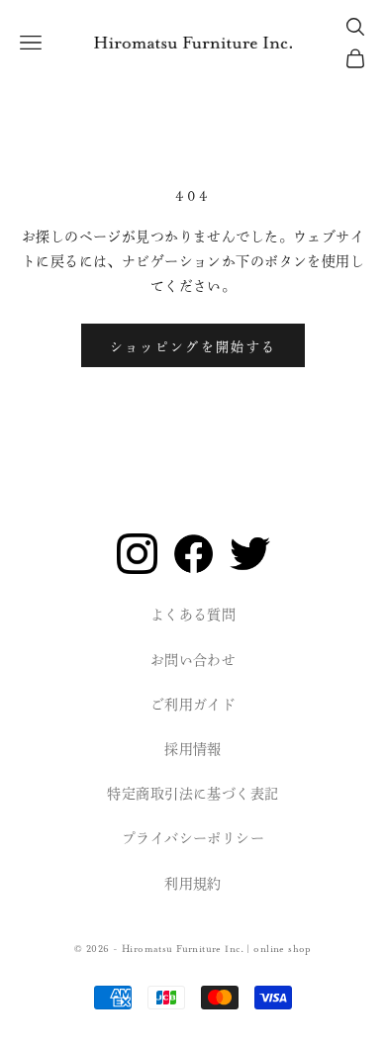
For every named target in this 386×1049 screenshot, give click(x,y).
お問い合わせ (193, 661)
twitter (250, 553)
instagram (137, 553)
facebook (193, 553)
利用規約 (193, 885)
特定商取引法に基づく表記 (192, 795)
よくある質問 (193, 615)
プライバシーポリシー (193, 839)
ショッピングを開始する (193, 345)
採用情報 (193, 750)
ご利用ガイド (193, 706)
